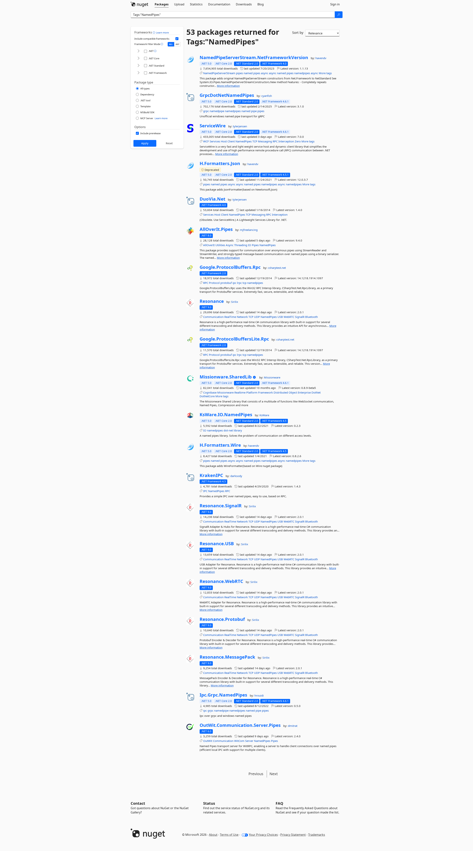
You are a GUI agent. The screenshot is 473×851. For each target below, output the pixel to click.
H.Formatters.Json (220, 163)
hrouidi (259, 695)
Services (215, 141)
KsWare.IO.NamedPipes (226, 414)
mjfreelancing (249, 230)
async (264, 73)
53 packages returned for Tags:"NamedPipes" (232, 36)
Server (249, 741)
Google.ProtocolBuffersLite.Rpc (234, 339)
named (248, 73)
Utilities (220, 245)
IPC (205, 491)
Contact (138, 803)
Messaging (265, 141)
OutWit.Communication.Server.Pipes (240, 725)
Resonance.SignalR (221, 506)
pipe (254, 111)
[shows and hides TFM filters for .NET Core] (138, 58)
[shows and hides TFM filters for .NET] (138, 51)
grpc (206, 111)
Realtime (240, 392)
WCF (206, 141)
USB (280, 317)
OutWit (207, 741)
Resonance (212, 301)
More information (228, 86)
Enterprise (304, 392)
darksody (236, 476)
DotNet (316, 392)
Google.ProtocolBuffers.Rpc (230, 267)
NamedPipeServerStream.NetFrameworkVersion (254, 57)
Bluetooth (311, 317)
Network (242, 317)
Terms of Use (229, 835)
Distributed (281, 392)
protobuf (226, 283)
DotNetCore (207, 396)
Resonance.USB (217, 543)
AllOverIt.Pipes (216, 229)
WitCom (239, 741)
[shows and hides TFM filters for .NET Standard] (138, 65)
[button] (154, 32)
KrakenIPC (211, 475)
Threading (240, 245)
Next (273, 773)
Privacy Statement (293, 835)
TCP (254, 141)
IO (249, 245)
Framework (265, 392)
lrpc (239, 283)
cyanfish (266, 96)
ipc (234, 283)
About (213, 835)
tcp (244, 283)
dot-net (228, 430)
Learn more (162, 32)
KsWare (264, 415)
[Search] (339, 14)
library (238, 430)
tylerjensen (240, 126)
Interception (286, 141)
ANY (177, 44)
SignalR (299, 317)
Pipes (255, 245)
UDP (257, 317)
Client (231, 141)
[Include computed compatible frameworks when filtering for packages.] (177, 39)
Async (229, 245)
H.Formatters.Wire (220, 445)
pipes (239, 73)
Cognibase (210, 392)
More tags (325, 73)
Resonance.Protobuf (222, 619)
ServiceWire (213, 126)
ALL (171, 44)
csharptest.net (277, 268)
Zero (298, 141)
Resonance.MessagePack (227, 657)
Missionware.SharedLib (226, 377)
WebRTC (289, 317)
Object (293, 392)
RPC (275, 141)
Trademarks (316, 835)
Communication (213, 317)
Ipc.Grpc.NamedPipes (223, 695)
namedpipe (217, 111)
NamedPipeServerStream (219, 73)
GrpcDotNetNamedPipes (227, 95)
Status (209, 803)
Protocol (214, 283)
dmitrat (292, 726)
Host (224, 141)
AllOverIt (209, 245)
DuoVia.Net (212, 199)
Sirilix (234, 302)
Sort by (297, 32)
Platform (251, 392)
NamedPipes (243, 141)
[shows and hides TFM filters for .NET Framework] (138, 73)
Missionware (272, 377)
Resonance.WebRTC (221, 581)
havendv (320, 58)
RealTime (230, 317)
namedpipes (302, 73)
